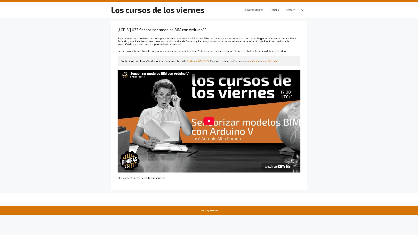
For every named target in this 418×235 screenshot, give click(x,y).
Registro (275, 9)
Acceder (290, 9)
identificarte (270, 61)
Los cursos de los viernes (157, 9)
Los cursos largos (253, 9)
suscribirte (253, 61)
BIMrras (214, 210)
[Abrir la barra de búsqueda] (302, 10)
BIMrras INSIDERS (198, 61)
